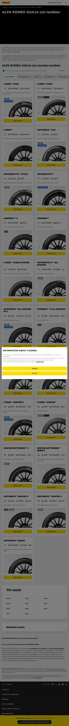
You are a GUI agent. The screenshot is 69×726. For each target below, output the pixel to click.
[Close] (66, 349)
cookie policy (40, 361)
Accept (34, 373)
